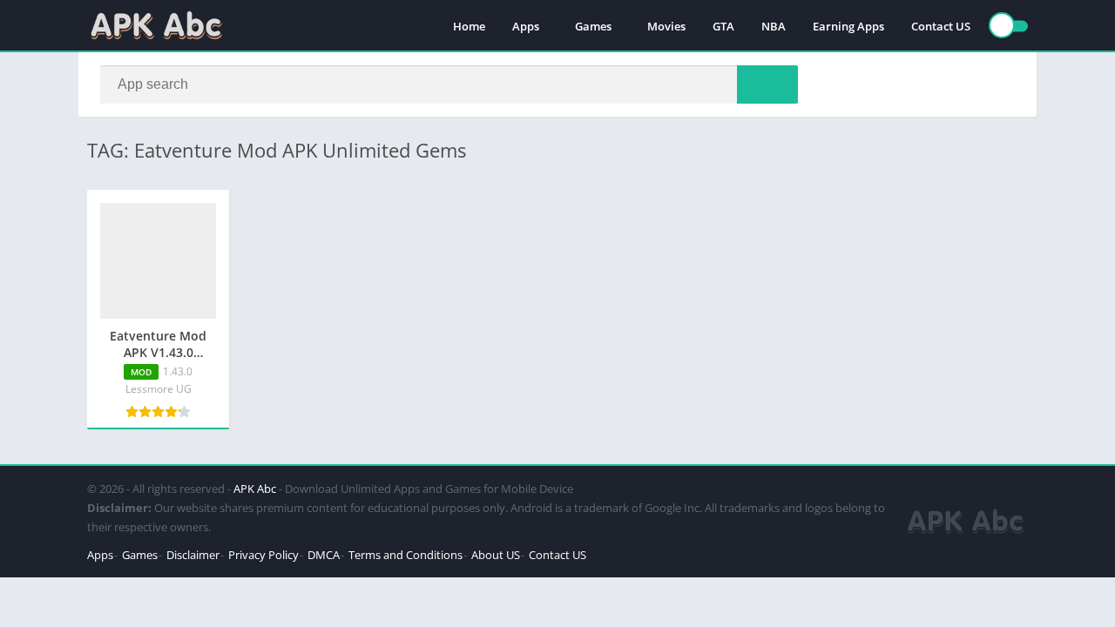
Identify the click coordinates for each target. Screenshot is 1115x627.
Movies (666, 26)
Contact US (940, 26)
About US (495, 555)
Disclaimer (193, 555)
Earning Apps (848, 26)
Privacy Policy (263, 555)
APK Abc (254, 488)
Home (469, 26)
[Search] (767, 84)
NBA (773, 26)
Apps (525, 26)
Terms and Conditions (405, 555)
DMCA (323, 555)
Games (593, 26)
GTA (723, 26)
